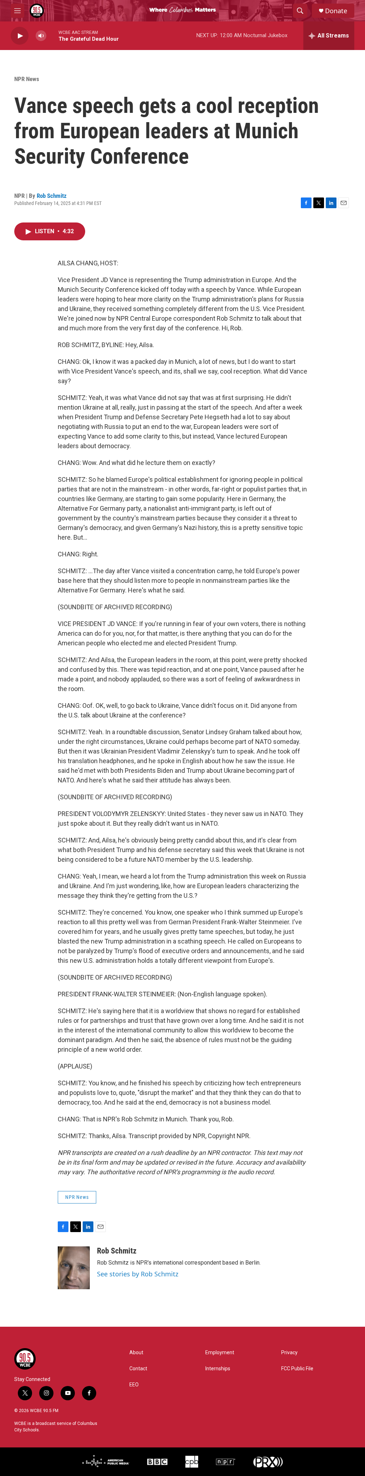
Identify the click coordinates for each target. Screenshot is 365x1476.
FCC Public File (297, 1368)
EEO (134, 1384)
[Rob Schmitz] (74, 1267)
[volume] (41, 36)
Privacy (289, 1352)
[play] (19, 36)
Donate (336, 11)
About (136, 1352)
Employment (219, 1352)
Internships (217, 1368)
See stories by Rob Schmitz (137, 1274)
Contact (138, 1368)
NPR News (26, 78)
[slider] (52, 35)
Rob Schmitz (52, 195)
